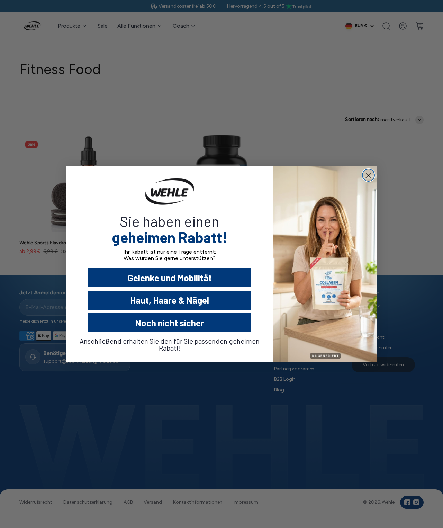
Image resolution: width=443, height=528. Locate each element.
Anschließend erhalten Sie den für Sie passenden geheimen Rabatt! (170, 344)
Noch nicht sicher (169, 322)
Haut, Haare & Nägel (169, 300)
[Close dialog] (368, 175)
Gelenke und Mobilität (170, 277)
